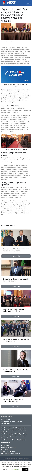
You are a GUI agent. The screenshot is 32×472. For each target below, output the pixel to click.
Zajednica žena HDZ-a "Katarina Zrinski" (13, 428)
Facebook (5, 445)
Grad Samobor (5, 419)
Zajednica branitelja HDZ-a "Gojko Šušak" (14, 434)
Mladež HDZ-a (5, 423)
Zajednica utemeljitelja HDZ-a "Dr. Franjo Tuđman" (13, 431)
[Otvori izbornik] (28, 3)
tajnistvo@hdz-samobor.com (12, 453)
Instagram (5, 449)
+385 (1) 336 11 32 (9, 451)
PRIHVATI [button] (25, 469)
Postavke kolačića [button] (15, 469)
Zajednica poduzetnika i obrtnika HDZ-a (13, 440)
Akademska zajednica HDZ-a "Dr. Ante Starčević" (13, 437)
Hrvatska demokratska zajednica (11, 421)
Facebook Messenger (9, 447)
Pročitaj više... (16, 256)
